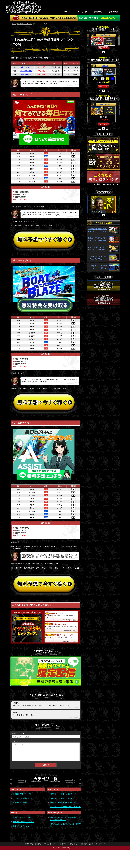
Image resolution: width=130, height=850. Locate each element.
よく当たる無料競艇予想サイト (24, 798)
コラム (66, 12)
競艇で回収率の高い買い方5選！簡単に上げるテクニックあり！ (65, 819)
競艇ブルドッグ (105, 35)
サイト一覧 (113, 12)
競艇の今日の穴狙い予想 (22, 817)
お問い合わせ (73, 844)
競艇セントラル (105, 104)
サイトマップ (100, 844)
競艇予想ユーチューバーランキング (63, 802)
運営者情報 (29, 844)
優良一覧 (98, 12)
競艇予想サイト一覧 (20, 802)
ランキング (82, 12)
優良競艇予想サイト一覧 (22, 794)
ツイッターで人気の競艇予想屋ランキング (65, 807)
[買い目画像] (110, 74)
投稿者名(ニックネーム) (19, 734)
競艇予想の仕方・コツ (21, 826)
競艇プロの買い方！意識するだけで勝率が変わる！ (65, 825)
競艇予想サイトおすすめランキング (63, 794)
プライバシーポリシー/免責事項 (55, 844)
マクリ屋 (105, 66)
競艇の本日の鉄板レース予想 (23, 822)
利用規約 (38, 844)
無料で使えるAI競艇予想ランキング (63, 798)
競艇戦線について (86, 844)
